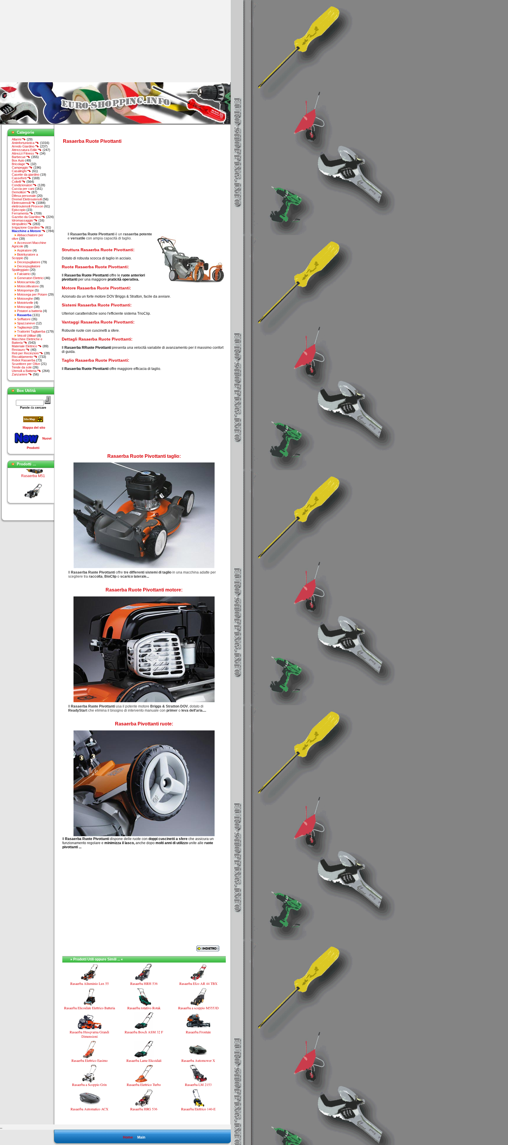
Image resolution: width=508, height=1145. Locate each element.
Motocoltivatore (28, 286)
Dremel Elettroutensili (27, 199)
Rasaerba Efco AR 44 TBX (198, 983)
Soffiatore (24, 319)
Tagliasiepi (24, 327)
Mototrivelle (25, 302)
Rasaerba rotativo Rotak (144, 1007)
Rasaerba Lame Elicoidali (143, 1060)
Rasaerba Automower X (198, 1060)
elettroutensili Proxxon (27, 206)
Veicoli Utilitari (26, 335)
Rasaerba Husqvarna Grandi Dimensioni (89, 1034)
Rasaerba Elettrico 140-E (198, 1109)
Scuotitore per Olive (26, 364)
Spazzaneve (26, 323)
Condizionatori (22, 185)
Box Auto (18, 160)
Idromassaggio (23, 220)
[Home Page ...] (115, 123)
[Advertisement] (49, 41)
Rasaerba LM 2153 (198, 1084)
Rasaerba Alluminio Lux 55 (89, 983)
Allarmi (17, 139)
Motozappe (25, 307)
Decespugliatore (28, 262)
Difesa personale (24, 195)
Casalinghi (19, 171)
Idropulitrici (20, 224)
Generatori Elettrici (30, 278)
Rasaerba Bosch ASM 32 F (144, 1032)
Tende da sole (22, 367)
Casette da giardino (25, 174)
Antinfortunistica (23, 143)
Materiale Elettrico (25, 346)
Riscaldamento (23, 356)
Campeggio (20, 167)
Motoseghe (25, 298)
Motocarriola (26, 282)
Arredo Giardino (23, 146)
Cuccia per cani (23, 188)
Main (141, 1137)
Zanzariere (20, 374)
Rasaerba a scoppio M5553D (198, 1007)
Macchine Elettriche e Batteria (27, 340)
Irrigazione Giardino (26, 227)
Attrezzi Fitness (23, 153)
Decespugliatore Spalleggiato (26, 267)
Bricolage (19, 164)
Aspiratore (24, 250)
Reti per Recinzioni (25, 353)
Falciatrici (24, 274)
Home (128, 1137)
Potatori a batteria (29, 311)
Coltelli (17, 181)
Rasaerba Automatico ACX (89, 1109)
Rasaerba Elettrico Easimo (89, 1060)
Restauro (19, 349)
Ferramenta (20, 213)
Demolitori (19, 192)
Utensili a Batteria (24, 371)
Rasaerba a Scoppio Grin (89, 1084)
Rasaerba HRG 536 (143, 1109)
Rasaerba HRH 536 (144, 983)
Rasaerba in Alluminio (33, 491)
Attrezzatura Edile (25, 150)
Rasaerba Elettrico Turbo (144, 1084)
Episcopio (19, 210)
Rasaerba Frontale (198, 1032)
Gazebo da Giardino (26, 217)
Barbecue (19, 157)
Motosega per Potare (32, 294)
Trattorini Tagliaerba (31, 331)
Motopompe (25, 290)
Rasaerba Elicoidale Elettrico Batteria (89, 1007)
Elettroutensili (21, 202)
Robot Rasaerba (23, 360)
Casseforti (19, 178)
